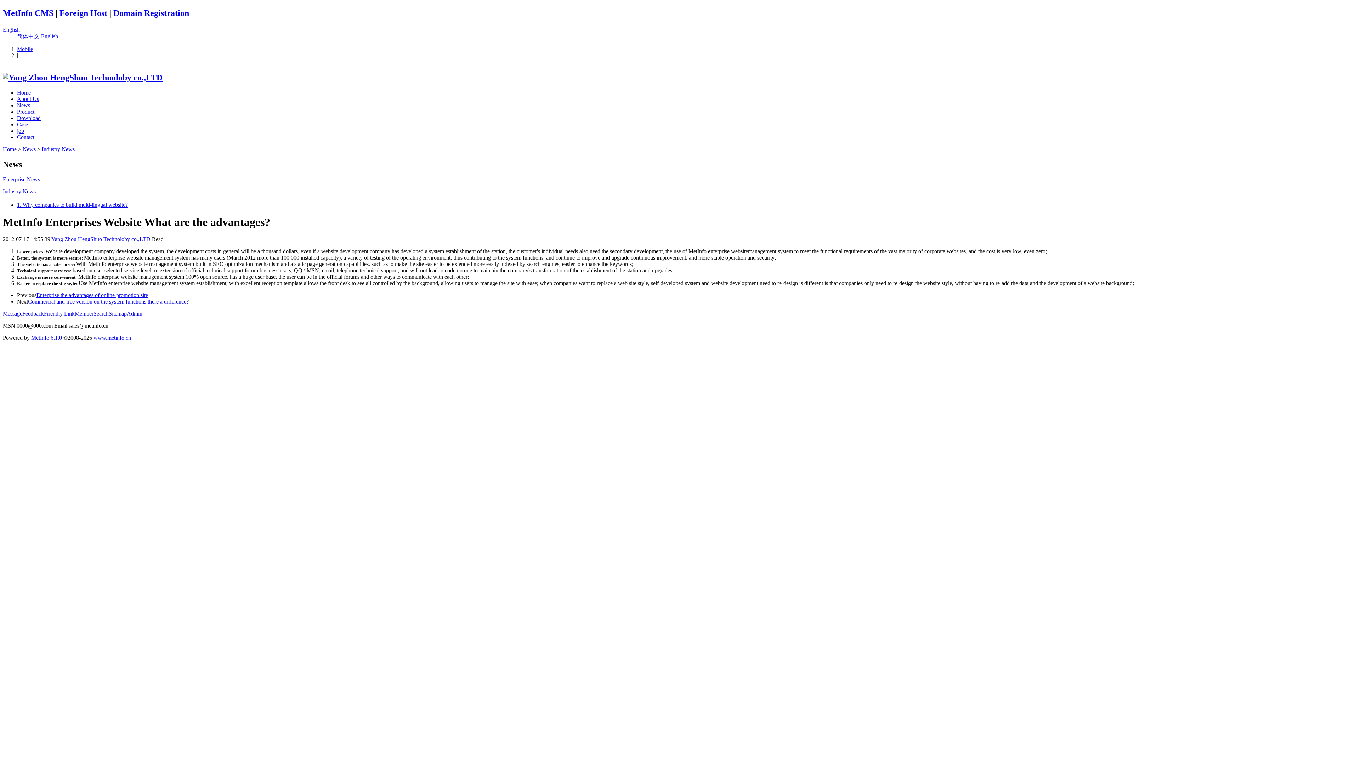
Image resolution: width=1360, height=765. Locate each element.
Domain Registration (151, 13)
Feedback (33, 314)
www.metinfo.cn (112, 338)
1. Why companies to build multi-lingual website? (72, 205)
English (11, 30)
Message (12, 314)
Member (84, 314)
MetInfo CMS (28, 13)
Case (22, 124)
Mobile (25, 49)
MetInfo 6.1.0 (46, 338)
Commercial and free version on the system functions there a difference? (108, 302)
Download (29, 118)
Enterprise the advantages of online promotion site (92, 295)
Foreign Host (83, 13)
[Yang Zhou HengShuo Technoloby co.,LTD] (83, 77)
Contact (25, 137)
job (20, 131)
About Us (28, 99)
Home (24, 93)
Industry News (58, 149)
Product (25, 112)
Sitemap (118, 314)
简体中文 (28, 36)
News (23, 105)
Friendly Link (59, 314)
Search (101, 314)
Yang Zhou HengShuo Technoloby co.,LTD (101, 239)
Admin (134, 314)
